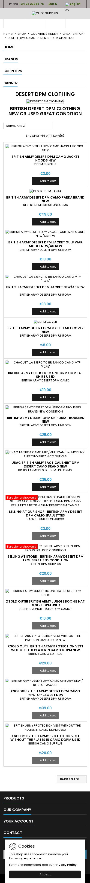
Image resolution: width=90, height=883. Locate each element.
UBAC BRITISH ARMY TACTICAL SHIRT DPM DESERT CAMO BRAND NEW (45, 464)
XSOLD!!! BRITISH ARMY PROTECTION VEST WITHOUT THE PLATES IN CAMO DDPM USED (45, 738)
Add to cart (45, 181)
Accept (45, 874)
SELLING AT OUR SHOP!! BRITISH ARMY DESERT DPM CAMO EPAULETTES (45, 513)
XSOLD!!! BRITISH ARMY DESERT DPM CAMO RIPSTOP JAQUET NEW (45, 693)
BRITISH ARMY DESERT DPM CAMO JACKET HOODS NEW (45, 158)
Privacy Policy (65, 865)
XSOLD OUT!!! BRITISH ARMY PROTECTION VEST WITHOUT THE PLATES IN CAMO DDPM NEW (45, 648)
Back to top (72, 779)
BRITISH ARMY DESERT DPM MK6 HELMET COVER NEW (45, 330)
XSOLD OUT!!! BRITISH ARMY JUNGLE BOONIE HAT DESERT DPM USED (45, 603)
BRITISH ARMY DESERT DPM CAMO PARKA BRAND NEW (45, 199)
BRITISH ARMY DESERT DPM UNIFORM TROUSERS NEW (45, 420)
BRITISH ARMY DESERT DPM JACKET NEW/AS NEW (45, 287)
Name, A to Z (28, 126)
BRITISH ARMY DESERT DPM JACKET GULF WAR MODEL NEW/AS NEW (45, 244)
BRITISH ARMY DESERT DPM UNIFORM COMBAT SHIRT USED (45, 375)
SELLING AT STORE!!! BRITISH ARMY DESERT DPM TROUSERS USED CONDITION (45, 558)
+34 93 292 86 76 (31, 4)
